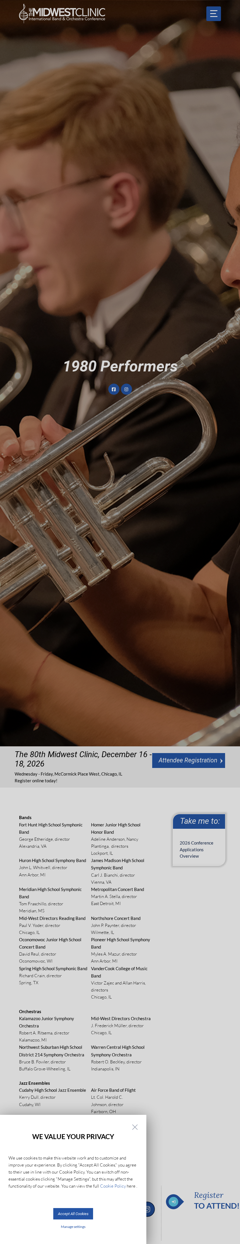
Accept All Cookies (73, 1214)
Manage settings (73, 1226)
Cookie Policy (113, 1186)
